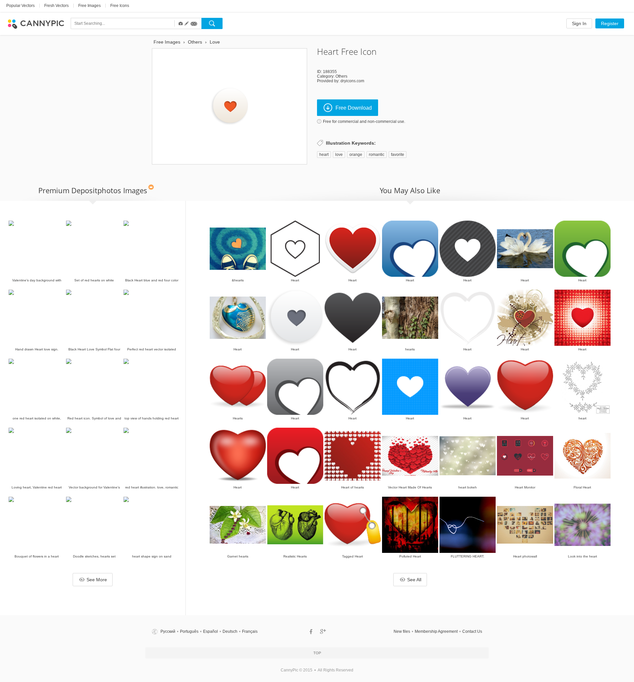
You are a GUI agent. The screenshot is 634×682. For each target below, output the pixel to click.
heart (324, 154)
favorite (397, 154)
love (339, 154)
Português (189, 631)
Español (210, 631)
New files (402, 631)
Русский (167, 631)
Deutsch (230, 631)
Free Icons (119, 5)
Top (317, 653)
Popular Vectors (20, 5)
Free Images (89, 5)
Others (341, 76)
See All (414, 579)
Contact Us (472, 631)
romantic (376, 154)
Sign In (579, 23)
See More (97, 579)
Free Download (353, 108)
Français (250, 631)
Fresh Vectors (56, 5)
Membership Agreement (436, 631)
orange (355, 154)
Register (609, 23)
